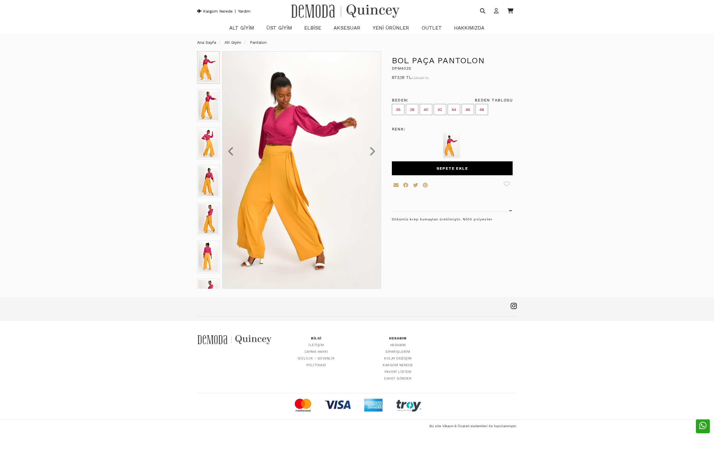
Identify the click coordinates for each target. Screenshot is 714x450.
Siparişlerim (397, 352)
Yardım (244, 11)
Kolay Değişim (398, 358)
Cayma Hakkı (316, 352)
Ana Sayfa (206, 42)
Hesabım (398, 345)
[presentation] (231, 151)
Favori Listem (398, 372)
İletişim (316, 345)
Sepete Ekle (452, 168)
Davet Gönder (397, 378)
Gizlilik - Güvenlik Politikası (316, 361)
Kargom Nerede (217, 11)
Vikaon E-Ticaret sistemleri (465, 426)
